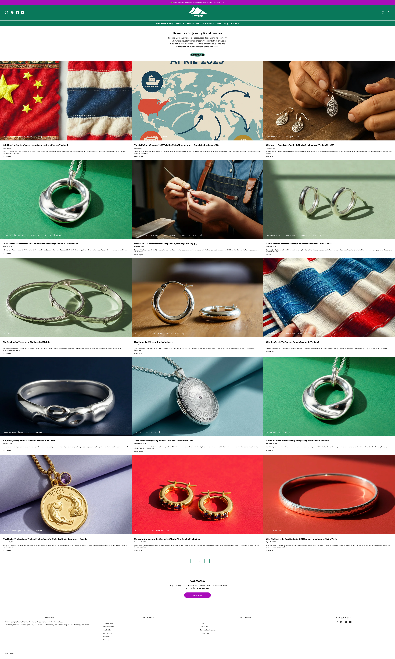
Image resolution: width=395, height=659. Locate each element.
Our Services (204, 627)
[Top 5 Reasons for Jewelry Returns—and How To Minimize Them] (197, 396)
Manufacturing (9, 137)
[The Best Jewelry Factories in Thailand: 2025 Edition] (66, 297)
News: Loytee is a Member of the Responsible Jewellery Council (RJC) (165, 244)
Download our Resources (208, 630)
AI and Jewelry (107, 633)
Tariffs (38, 137)
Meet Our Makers (108, 627)
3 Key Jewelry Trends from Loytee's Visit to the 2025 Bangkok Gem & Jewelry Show (40, 244)
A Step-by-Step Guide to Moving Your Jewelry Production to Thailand (297, 440)
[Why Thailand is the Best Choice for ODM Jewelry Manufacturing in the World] (329, 494)
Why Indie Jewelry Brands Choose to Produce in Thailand (29, 440)
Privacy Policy (204, 633)
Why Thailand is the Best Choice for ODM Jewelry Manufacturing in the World (301, 539)
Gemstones (7, 235)
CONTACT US (197, 595)
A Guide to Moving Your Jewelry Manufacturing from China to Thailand (35, 145)
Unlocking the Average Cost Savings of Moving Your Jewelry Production (167, 539)
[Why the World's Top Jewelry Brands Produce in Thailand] (329, 297)
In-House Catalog (108, 623)
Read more (7, 156)
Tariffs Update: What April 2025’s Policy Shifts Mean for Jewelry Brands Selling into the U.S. (176, 145)
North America (157, 333)
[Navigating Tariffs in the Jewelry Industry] (197, 297)
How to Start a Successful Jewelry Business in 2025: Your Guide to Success (300, 244)
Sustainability (184, 235)
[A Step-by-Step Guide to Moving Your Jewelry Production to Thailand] (329, 396)
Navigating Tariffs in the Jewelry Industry (153, 342)
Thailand (196, 54)
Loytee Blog (106, 636)
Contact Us (203, 623)
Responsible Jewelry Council (163, 235)
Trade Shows (47, 235)
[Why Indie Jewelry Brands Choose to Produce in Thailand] (66, 396)
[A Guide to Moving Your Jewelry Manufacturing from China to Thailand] (66, 100)
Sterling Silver (25, 137)
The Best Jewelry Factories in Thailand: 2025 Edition (27, 342)
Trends (58, 235)
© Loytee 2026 (9, 653)
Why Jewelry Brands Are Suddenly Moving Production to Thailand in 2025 (300, 145)
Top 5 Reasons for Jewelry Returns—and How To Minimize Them (164, 440)
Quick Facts (106, 640)
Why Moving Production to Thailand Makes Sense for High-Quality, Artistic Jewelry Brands (45, 539)
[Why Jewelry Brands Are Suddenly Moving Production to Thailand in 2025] (329, 100)
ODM (268, 530)
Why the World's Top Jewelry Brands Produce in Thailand (292, 342)
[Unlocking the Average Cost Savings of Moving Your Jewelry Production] (197, 494)
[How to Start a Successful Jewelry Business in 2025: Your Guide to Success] (329, 199)
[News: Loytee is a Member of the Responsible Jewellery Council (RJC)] (197, 199)
